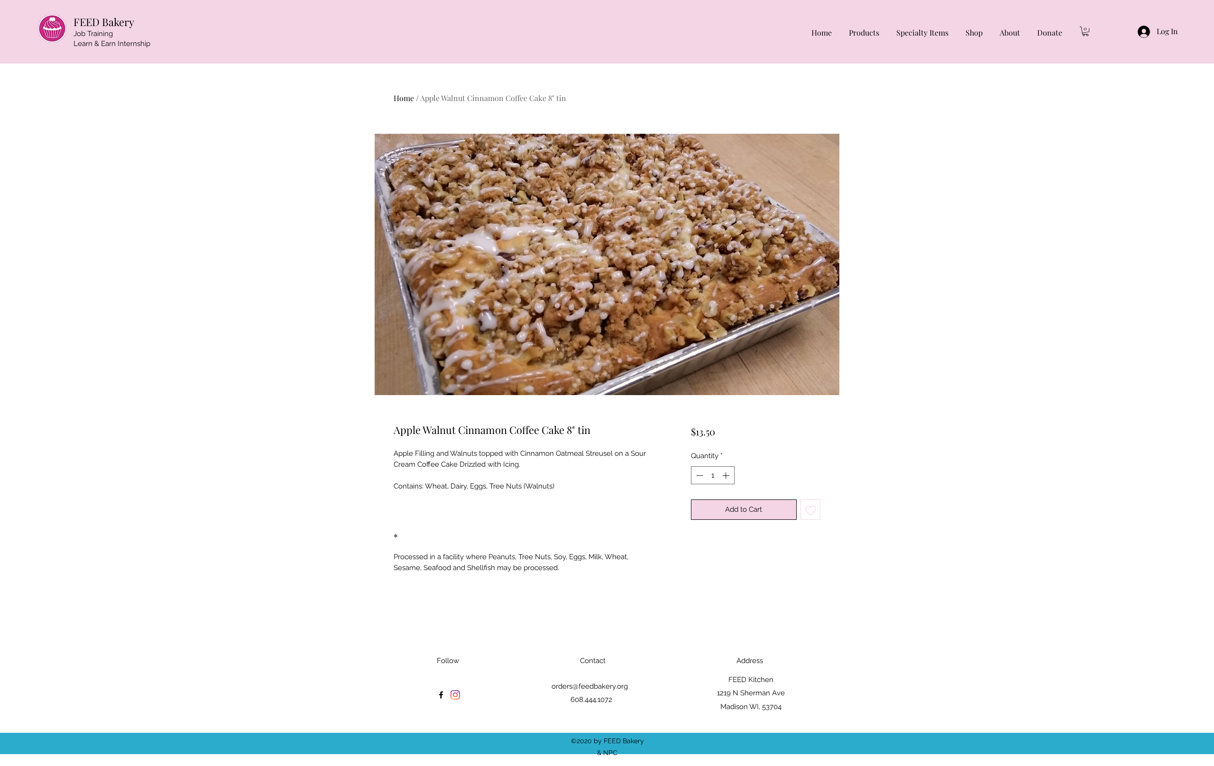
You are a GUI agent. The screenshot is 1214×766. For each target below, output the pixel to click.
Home (404, 98)
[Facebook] (441, 695)
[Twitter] (455, 695)
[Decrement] (698, 475)
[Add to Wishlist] (810, 509)
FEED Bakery (104, 22)
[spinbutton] (712, 475)
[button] (1085, 31)
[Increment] (726, 475)
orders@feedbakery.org (590, 686)
